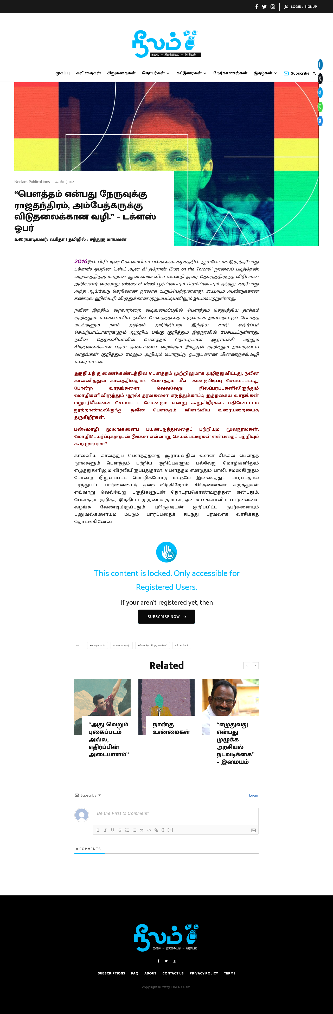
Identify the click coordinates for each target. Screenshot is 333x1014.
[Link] (156, 830)
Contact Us (173, 973)
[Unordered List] (134, 830)
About (150, 973)
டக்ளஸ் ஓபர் (122, 645)
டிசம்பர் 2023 (64, 182)
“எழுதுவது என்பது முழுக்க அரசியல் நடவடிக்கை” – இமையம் (235, 743)
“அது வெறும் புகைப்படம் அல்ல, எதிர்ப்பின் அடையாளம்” (108, 739)
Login (253, 796)
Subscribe (300, 73)
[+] (170, 830)
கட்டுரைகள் (189, 73)
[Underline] (112, 830)
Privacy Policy (204, 973)
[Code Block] (149, 830)
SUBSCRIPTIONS (111, 973)
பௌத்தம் (182, 645)
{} (163, 830)
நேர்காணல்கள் (230, 73)
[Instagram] (273, 6)
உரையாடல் (98, 645)
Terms (229, 973)
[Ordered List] (127, 830)
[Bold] (98, 830)
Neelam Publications (32, 181)
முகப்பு (62, 73)
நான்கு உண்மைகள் (171, 728)
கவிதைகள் (88, 73)
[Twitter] (264, 6)
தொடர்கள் (153, 73)
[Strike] (120, 830)
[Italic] (105, 830)
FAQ (134, 973)
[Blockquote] (141, 830)
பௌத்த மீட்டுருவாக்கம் (153, 645)
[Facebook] (256, 6)
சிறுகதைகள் (121, 73)
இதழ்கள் (263, 73)
